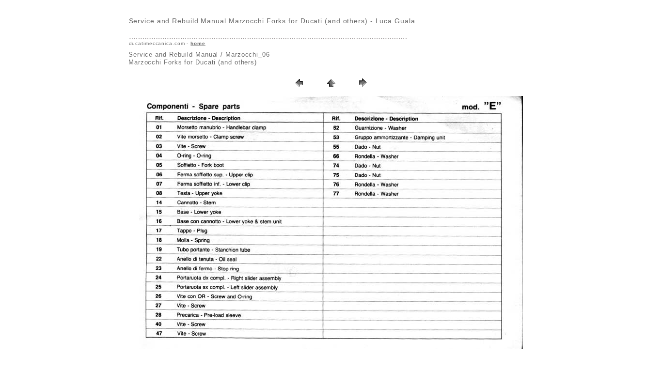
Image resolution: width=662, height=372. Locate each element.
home (197, 43)
